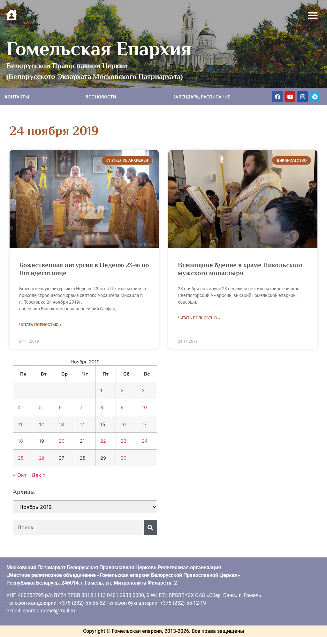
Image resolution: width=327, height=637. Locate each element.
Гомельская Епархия (98, 48)
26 (42, 458)
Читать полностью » (40, 324)
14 (82, 424)
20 (62, 441)
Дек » (39, 475)
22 (103, 441)
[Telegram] (314, 96)
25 (21, 458)
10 (144, 407)
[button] (313, 16)
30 (123, 458)
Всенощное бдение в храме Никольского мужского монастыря (240, 269)
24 (145, 441)
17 (144, 424)
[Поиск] (150, 527)
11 (20, 424)
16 (123, 424)
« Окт (20, 475)
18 (20, 441)
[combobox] (78, 527)
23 (123, 441)
